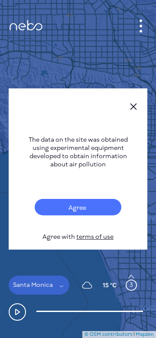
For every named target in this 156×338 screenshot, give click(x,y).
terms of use (95, 237)
